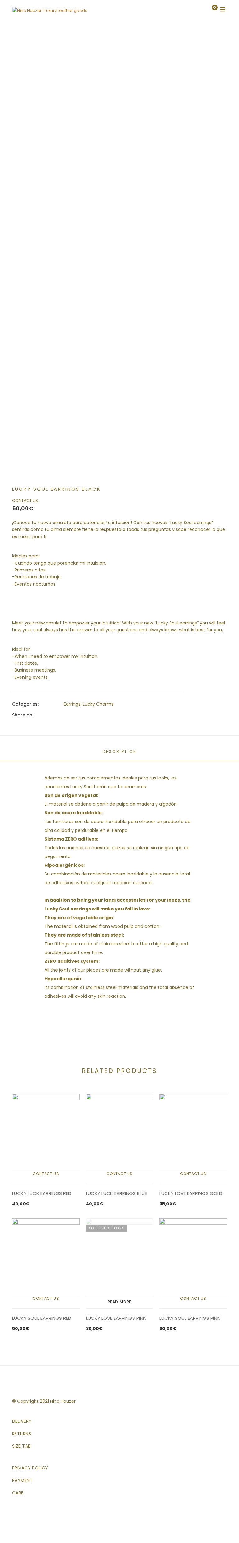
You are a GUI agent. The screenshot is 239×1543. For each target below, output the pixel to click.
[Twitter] (77, 714)
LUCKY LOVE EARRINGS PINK (116, 1318)
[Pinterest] (99, 714)
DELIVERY (21, 1421)
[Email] (110, 714)
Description (120, 751)
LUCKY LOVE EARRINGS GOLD (190, 1193)
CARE (18, 1493)
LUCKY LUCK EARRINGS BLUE (116, 1193)
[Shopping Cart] (208, 10)
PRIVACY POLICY (30, 1468)
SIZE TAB (21, 1446)
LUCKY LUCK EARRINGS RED (41, 1193)
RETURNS (21, 1433)
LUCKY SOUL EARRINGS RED (41, 1318)
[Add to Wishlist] (217, 41)
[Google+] (88, 714)
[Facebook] (66, 714)
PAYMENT (22, 1480)
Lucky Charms (98, 704)
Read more (120, 1301)
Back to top (225, 1527)
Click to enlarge (217, 56)
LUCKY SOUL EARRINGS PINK (189, 1318)
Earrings (72, 704)
